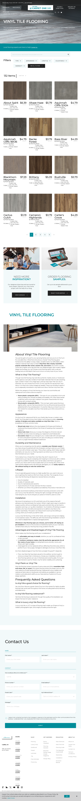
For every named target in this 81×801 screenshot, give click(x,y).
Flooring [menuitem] (33, 741)
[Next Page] (54, 235)
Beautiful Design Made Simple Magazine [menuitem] (47, 753)
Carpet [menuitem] (33, 750)
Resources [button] (16, 7)
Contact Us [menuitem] (71, 749)
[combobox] (39, 54)
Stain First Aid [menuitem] (60, 744)
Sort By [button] (21, 75)
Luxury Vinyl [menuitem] (34, 744)
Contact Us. (34, 47)
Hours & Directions (59, 7)
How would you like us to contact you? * (16, 672)
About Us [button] (6, 12)
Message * (8, 702)
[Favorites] (58, 12)
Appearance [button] (30, 61)
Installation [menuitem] (59, 758)
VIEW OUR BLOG (20, 295)
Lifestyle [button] (45, 61)
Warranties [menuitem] (59, 755)
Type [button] (17, 61)
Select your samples (58, 293)
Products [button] (6, 7)
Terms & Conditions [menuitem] (71, 752)
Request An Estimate (71, 7)
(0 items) (61, 12)
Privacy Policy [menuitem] (72, 756)
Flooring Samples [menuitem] (45, 747)
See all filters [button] (35, 66)
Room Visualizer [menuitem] (46, 742)
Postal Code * (8, 692)
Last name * (44, 655)
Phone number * (9, 682)
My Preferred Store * (47, 692)
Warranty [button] (18, 66)
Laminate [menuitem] (33, 753)
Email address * (45, 682)
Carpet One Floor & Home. (13, 791)
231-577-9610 (28, 3)
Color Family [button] (60, 61)
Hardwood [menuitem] (34, 747)
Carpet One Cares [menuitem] (71, 745)
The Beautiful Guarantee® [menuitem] (60, 751)
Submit (40, 725)
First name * (8, 655)
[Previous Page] (27, 235)
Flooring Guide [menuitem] (60, 747)
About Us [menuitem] (71, 741)
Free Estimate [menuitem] (35, 759)
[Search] (68, 54)
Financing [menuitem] (34, 762)
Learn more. (11, 798)
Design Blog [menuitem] (46, 758)
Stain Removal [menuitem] (60, 741)
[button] (55, 12)
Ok (67, 796)
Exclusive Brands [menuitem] (58, 761)
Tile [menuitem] (32, 756)
